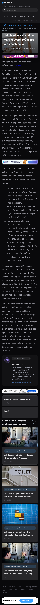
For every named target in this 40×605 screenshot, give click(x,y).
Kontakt (31, 16)
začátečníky (20, 65)
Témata (22, 16)
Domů (6, 16)
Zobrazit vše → (35, 422)
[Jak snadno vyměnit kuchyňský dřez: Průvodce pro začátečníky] (20, 561)
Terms (4, 592)
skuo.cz (8, 3)
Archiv (13, 16)
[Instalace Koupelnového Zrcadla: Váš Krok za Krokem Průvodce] (20, 484)
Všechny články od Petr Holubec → (22, 382)
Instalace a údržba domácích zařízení (20, 25)
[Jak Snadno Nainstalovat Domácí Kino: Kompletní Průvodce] (20, 446)
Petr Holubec (17, 365)
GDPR (30, 589)
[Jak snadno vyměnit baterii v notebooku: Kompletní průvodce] (20, 523)
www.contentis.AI (20, 589)
